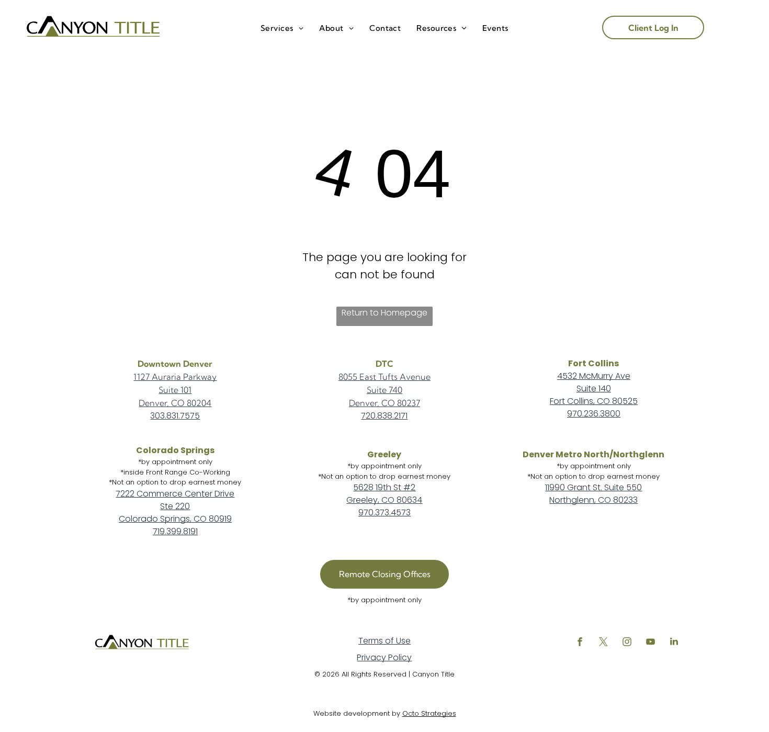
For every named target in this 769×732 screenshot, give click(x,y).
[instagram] (627, 643)
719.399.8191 (175, 531)
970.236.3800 (593, 414)
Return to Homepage (384, 313)
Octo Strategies (429, 713)
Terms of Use (384, 641)
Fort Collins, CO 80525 (594, 401)
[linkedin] (674, 643)
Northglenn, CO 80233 (593, 500)
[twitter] (603, 643)
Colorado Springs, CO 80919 (175, 519)
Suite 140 (593, 388)
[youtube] (650, 643)
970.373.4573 (384, 512)
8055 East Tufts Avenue (384, 376)
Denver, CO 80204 (175, 403)
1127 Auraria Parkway (175, 376)
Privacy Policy (384, 657)
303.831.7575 (175, 416)
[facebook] (579, 643)
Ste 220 (175, 506)
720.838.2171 (384, 416)
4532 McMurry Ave (593, 376)
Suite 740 (384, 390)
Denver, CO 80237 (384, 403)
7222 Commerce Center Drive (175, 494)
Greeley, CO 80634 (384, 500)
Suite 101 (175, 390)
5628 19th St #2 (384, 487)
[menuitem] (282, 28)
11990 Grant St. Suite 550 (593, 487)
